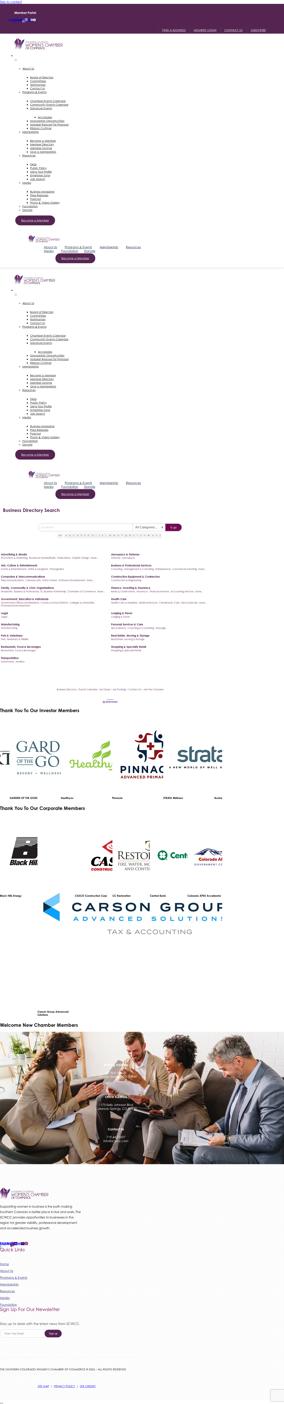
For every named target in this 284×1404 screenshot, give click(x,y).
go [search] (175, 527)
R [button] (130, 535)
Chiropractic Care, (169, 602)
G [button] (88, 535)
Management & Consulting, (139, 569)
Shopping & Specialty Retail (128, 646)
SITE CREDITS (88, 1386)
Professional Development (15, 605)
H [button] (93, 535)
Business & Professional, (26, 591)
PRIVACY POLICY (64, 1386)
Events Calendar (88, 689)
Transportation (10, 658)
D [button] (77, 535)
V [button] (144, 535)
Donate (89, 251)
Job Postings (119, 689)
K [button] (102, 535)
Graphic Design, (81, 557)
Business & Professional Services (131, 565)
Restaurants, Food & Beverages (21, 646)
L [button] (106, 535)
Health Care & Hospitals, (124, 602)
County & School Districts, (55, 602)
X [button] (153, 535)
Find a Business (174, 30)
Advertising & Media (14, 554)
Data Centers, (50, 580)
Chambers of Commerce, (81, 591)
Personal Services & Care (127, 624)
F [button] (84, 535)
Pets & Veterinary (12, 635)
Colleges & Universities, (82, 602)
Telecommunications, (12, 580)
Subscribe (258, 30)
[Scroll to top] (1, 1403)
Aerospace (128, 557)
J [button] (99, 535)
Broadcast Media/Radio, (42, 557)
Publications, (64, 557)
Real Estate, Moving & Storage (130, 635)
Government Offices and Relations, (20, 602)
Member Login (205, 30)
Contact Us (233, 30)
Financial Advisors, (160, 591)
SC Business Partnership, (53, 591)
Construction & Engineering (126, 580)
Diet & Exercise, (189, 602)
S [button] (133, 535)
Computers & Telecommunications (23, 576)
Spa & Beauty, (119, 628)
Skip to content (11, 2)
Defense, (116, 557)
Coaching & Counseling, (141, 628)
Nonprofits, (7, 591)
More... (94, 557)
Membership (109, 247)
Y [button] (156, 535)
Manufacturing (10, 624)
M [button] (110, 535)
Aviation (20, 661)
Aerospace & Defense (125, 554)
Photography (57, 569)
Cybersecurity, (33, 580)
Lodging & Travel (121, 613)
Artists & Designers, (38, 569)
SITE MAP (43, 1386)
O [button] (118, 535)
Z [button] (160, 535)
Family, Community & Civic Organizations (27, 587)
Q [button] (126, 535)
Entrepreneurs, (163, 569)
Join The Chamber (153, 689)
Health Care (119, 599)
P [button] (122, 535)
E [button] (81, 535)
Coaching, (117, 569)
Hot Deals (104, 689)
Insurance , (143, 591)
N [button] (114, 535)
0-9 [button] (60, 535)
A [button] (66, 535)
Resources (133, 247)
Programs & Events (78, 247)
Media (49, 251)
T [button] (137, 535)
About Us (50, 247)
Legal (4, 613)
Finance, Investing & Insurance (130, 587)
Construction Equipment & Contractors (135, 576)
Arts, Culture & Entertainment (19, 565)
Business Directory (67, 689)
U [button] (140, 535)
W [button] (149, 535)
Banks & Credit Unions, (123, 591)
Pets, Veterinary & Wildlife (14, 639)
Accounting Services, (182, 591)
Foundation (69, 251)
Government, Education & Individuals (24, 599)
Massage (161, 628)
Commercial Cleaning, (184, 569)
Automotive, (8, 661)
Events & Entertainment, (14, 569)
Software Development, (72, 580)
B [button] (69, 535)
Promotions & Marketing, (14, 557)
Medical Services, (148, 602)
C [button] (74, 535)
